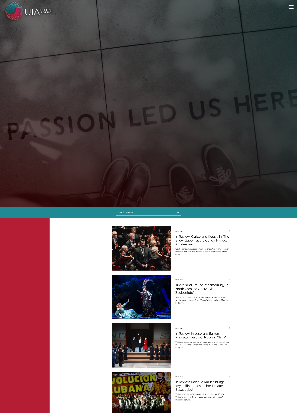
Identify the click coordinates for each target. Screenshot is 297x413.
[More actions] (230, 231)
